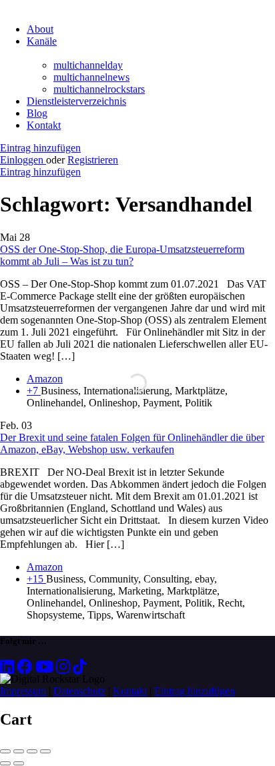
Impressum (23, 691)
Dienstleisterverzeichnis (76, 101)
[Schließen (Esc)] (5, 751)
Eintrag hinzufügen (40, 147)
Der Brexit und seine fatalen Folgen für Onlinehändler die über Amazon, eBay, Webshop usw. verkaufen (132, 443)
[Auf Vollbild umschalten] (32, 751)
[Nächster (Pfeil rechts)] (18, 763)
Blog (37, 113)
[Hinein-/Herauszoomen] (45, 751)
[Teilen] (18, 751)
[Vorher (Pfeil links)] (5, 763)
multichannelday (88, 65)
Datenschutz (79, 691)
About (40, 29)
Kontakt (44, 125)
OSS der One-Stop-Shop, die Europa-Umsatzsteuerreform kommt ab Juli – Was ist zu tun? (122, 255)
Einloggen (23, 159)
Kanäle (42, 41)
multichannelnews (91, 77)
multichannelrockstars (99, 89)
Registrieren (92, 159)
